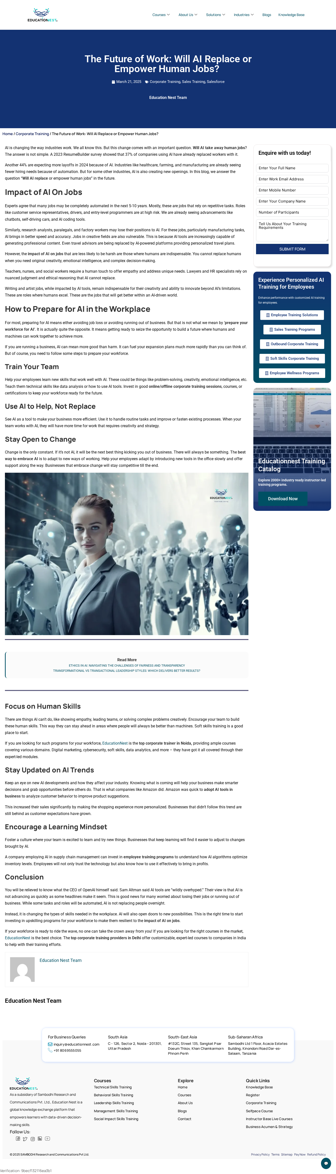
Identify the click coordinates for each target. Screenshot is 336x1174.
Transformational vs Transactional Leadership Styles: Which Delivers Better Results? (127, 671)
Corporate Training (165, 81)
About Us (186, 14)
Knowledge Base (291, 14)
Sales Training (193, 81)
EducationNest (115, 743)
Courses (159, 14)
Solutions (213, 14)
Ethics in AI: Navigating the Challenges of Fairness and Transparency (127, 665)
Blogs (266, 14)
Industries (241, 14)
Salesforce (216, 81)
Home (7, 133)
